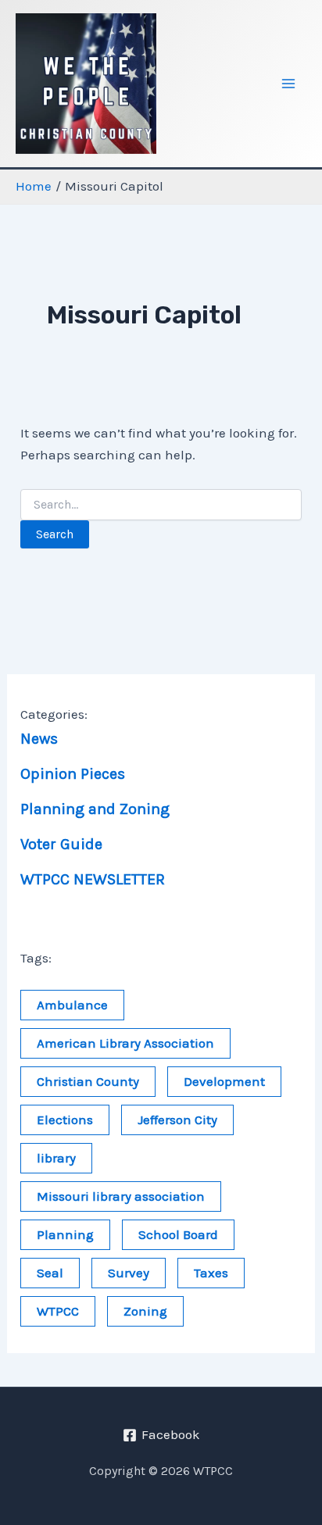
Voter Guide (61, 844)
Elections (65, 1119)
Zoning (145, 1311)
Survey (128, 1272)
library (56, 1158)
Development (224, 1081)
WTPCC (58, 1311)
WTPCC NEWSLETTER (92, 879)
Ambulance (72, 1004)
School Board (178, 1234)
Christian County (88, 1081)
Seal (50, 1272)
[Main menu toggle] (289, 84)
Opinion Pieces (72, 774)
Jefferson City (177, 1119)
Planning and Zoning (95, 809)
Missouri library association (121, 1196)
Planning (65, 1234)
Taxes (211, 1272)
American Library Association (125, 1043)
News (39, 739)
